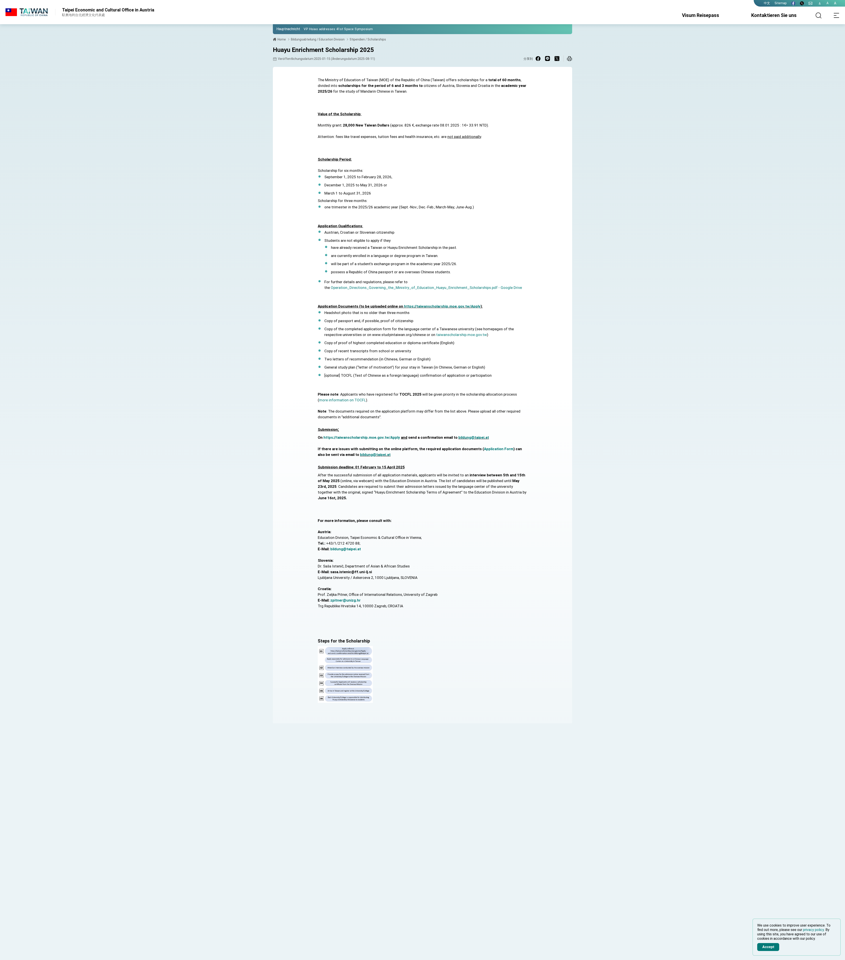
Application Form (498, 449)
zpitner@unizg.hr (345, 600)
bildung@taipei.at (473, 437)
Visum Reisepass (700, 15)
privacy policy (813, 930)
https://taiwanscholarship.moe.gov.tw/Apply (442, 306)
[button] (279, 28)
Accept (768, 946)
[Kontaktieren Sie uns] (810, 3)
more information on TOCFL (342, 400)
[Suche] (818, 15)
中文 (767, 3)
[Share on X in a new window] (557, 58)
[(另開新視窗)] (793, 3)
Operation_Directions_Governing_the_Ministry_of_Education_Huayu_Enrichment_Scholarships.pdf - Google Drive (426, 287)
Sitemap (781, 3)
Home (281, 39)
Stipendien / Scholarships (368, 39)
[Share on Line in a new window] (547, 58)
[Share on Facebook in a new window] (538, 58)
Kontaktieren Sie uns (774, 15)
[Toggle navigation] (836, 15)
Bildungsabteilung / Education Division (318, 39)
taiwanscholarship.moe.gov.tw (461, 334)
